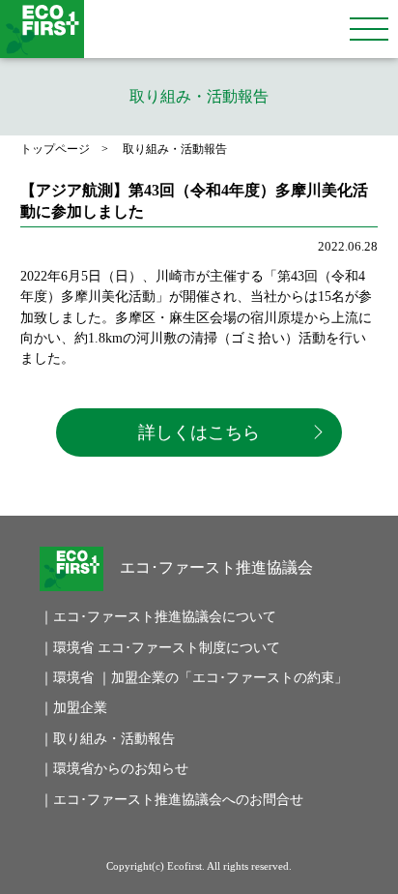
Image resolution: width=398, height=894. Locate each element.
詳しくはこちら (199, 432)
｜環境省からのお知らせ (114, 768)
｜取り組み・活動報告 (107, 738)
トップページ (55, 149)
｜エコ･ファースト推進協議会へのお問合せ (146, 799)
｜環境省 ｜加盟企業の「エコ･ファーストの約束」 (146, 677)
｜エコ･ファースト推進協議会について (146, 616)
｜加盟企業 (73, 707)
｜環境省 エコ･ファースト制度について (146, 647)
